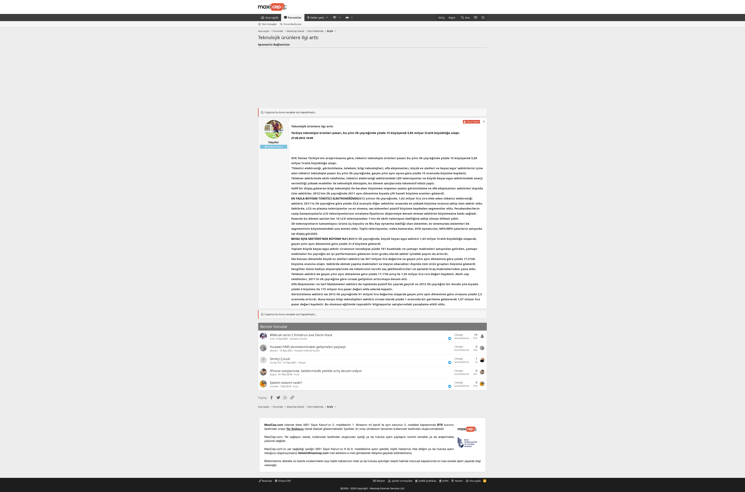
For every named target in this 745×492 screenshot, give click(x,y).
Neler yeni (317, 17)
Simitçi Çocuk (280, 358)
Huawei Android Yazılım (307, 350)
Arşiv (296, 374)
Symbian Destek (298, 338)
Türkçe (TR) (284, 481)
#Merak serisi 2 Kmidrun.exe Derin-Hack (301, 335)
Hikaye (302, 362)
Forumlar (294, 17)
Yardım (459, 481)
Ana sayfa (271, 17)
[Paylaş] (483, 121)
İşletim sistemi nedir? (286, 382)
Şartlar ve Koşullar (402, 481)
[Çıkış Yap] (483, 17)
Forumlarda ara (292, 24)
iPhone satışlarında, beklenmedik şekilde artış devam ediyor (316, 371)
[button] (327, 17)
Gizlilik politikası (427, 481)
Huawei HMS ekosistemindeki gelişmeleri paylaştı (308, 346)
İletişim (381, 481)
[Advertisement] (372, 77)
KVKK (445, 481)
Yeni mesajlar (269, 24)
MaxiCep (266, 481)
